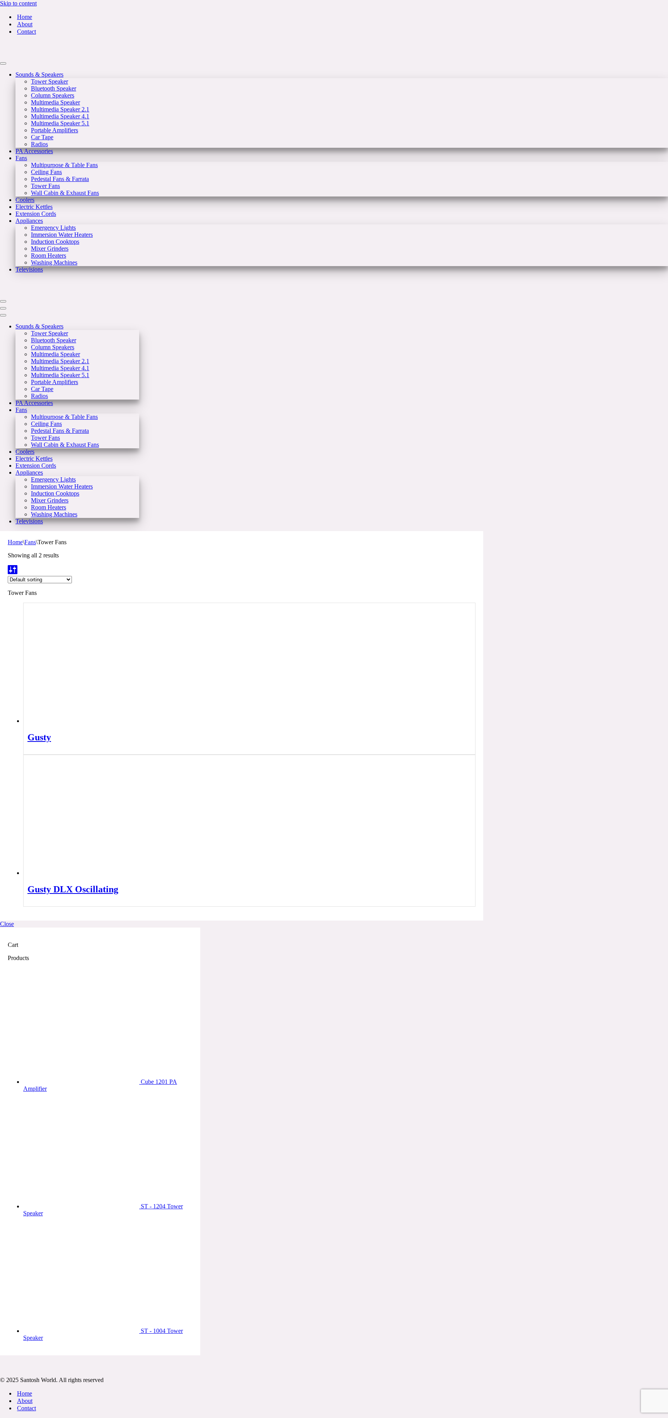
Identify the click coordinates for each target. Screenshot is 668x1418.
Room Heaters (48, 255)
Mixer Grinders (49, 248)
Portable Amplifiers (54, 130)
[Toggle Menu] (3, 63)
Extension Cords (35, 213)
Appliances (29, 220)
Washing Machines (54, 262)
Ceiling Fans (46, 172)
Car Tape (42, 137)
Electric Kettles (34, 206)
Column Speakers (52, 95)
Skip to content (18, 3)
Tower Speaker (49, 81)
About (24, 24)
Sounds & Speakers (39, 74)
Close (7, 924)
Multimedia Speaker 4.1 (60, 116)
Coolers (24, 199)
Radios (39, 144)
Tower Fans (45, 186)
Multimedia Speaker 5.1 (60, 123)
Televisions (29, 269)
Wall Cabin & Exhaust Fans (65, 193)
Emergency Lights (53, 227)
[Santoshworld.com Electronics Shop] (38, 54)
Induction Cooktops (55, 241)
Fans (21, 158)
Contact (26, 31)
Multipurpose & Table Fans (64, 165)
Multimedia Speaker (55, 102)
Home (24, 17)
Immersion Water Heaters (62, 234)
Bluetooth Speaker (53, 88)
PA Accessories (34, 151)
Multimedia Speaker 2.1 (60, 109)
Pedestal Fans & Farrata (60, 179)
